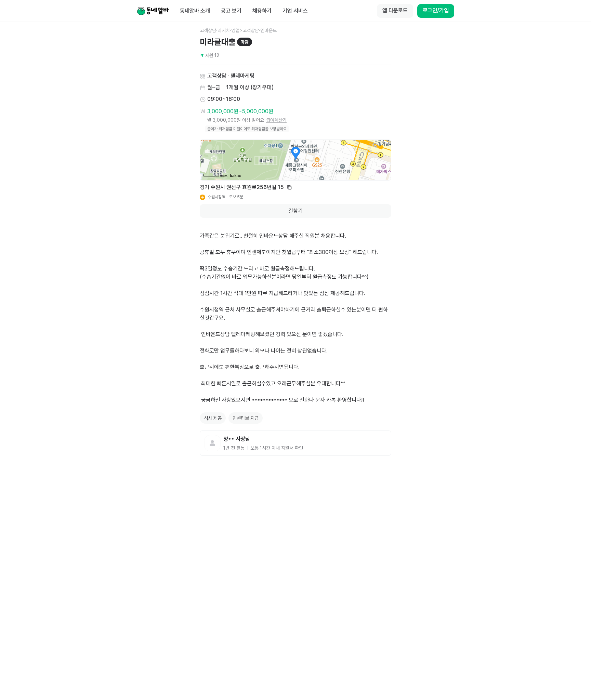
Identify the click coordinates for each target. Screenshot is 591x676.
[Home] (153, 11)
